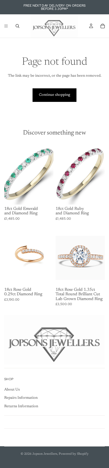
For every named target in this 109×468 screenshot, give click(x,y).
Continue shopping (54, 95)
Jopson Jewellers (44, 454)
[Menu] (6, 26)
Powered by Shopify (74, 454)
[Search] (17, 26)
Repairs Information (21, 398)
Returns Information (21, 406)
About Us (12, 390)
